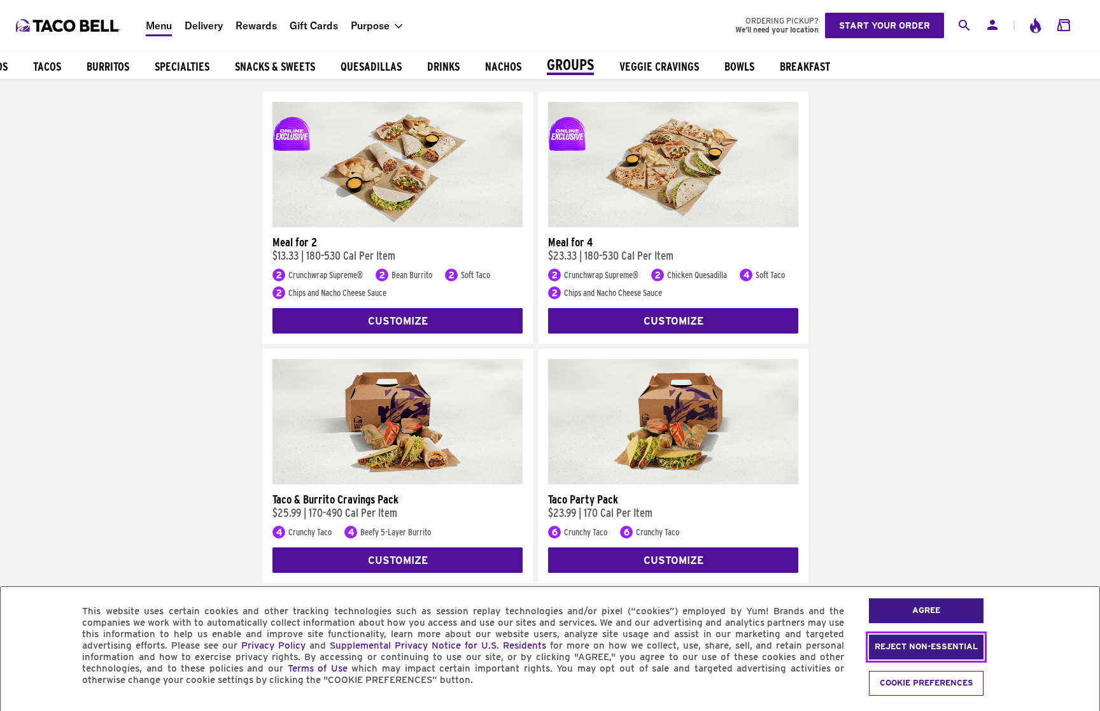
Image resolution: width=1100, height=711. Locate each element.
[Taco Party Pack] (673, 481)
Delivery (204, 25)
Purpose (370, 25)
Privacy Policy (273, 645)
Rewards (256, 25)
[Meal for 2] (397, 224)
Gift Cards (314, 25)
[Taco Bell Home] (69, 25)
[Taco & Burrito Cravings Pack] (397, 481)
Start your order (884, 25)
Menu (159, 25)
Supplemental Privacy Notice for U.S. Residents (438, 645)
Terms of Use (318, 668)
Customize (398, 321)
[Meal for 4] (673, 224)
